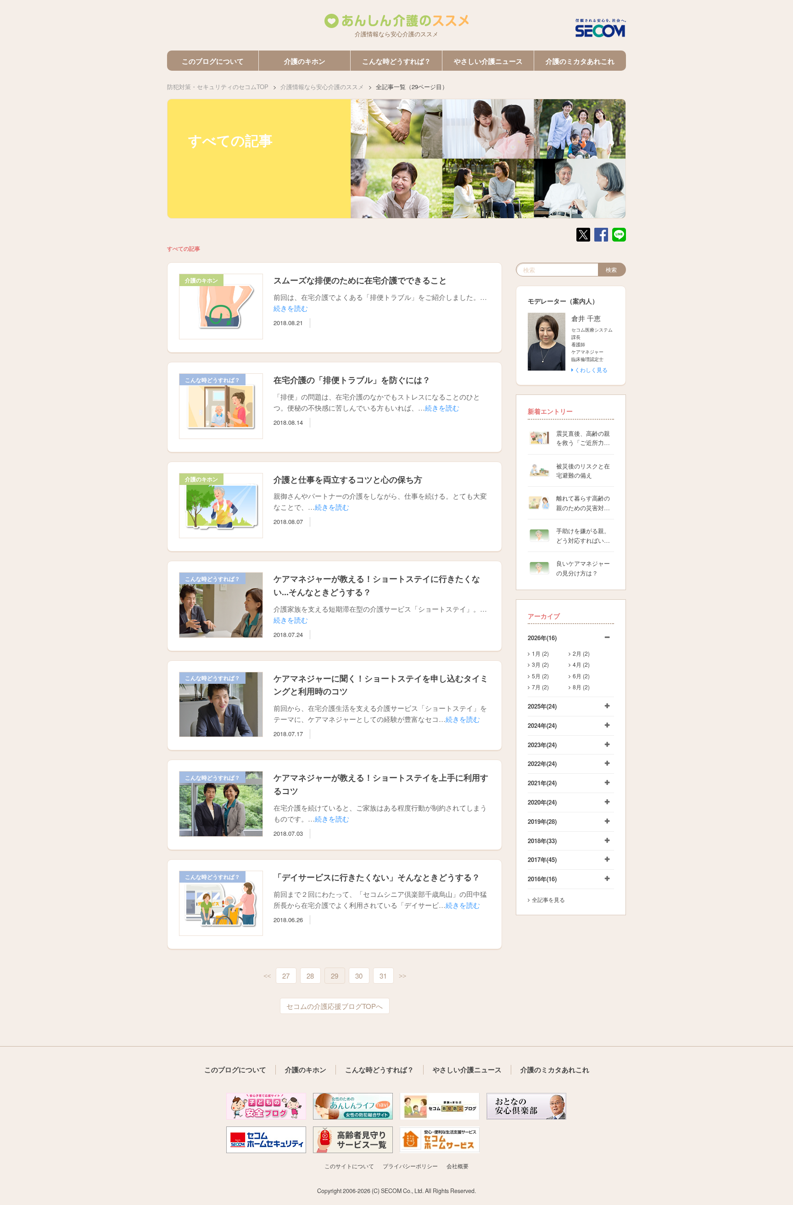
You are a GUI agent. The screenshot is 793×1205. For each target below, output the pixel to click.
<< (267, 976)
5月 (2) (540, 676)
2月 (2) (581, 653)
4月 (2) (581, 664)
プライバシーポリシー (410, 1166)
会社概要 (458, 1166)
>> (402, 976)
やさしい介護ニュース (488, 61)
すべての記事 (183, 248)
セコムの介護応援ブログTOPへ (334, 1006)
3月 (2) (540, 664)
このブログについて (213, 61)
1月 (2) (540, 653)
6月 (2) (581, 676)
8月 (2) (581, 687)
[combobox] (557, 269)
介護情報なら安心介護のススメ (322, 86)
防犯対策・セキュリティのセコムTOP (217, 86)
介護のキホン (304, 61)
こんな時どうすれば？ (396, 61)
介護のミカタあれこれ (580, 61)
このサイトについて (349, 1166)
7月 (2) (540, 687)
